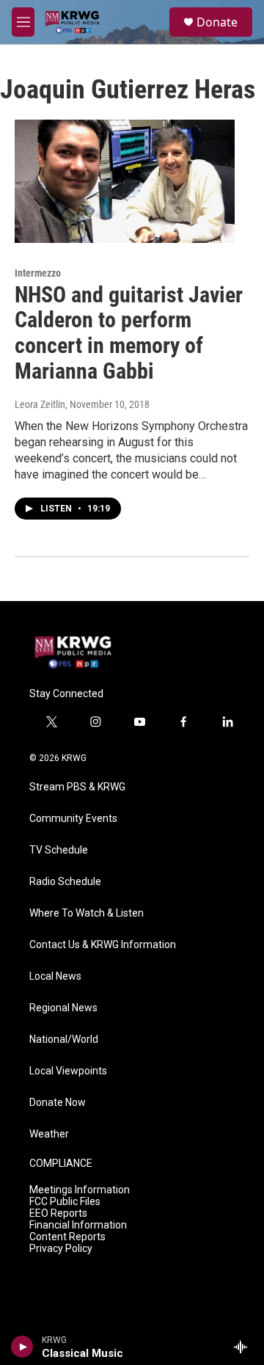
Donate (217, 22)
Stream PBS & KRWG (77, 787)
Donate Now (57, 1102)
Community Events (73, 818)
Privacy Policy (60, 1248)
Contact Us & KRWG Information (102, 944)
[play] (22, 1346)
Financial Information (78, 1225)
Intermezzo (38, 273)
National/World (63, 1039)
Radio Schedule (65, 881)
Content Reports (67, 1236)
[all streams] (244, 1346)
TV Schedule (58, 850)
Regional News (63, 1007)
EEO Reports (58, 1213)
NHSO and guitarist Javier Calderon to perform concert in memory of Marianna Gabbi (129, 333)
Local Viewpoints (68, 1071)
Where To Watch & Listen (86, 913)
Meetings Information (79, 1189)
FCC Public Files (64, 1201)
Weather (49, 1134)
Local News (55, 976)
